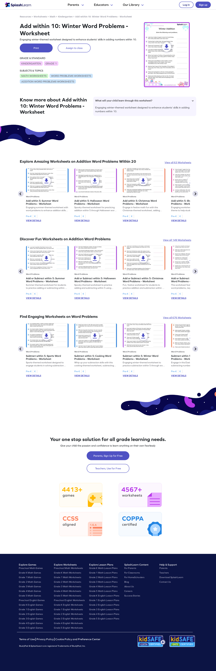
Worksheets (40, 16)
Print (36, 48)
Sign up (203, 4)
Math (53, 16)
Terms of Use (27, 639)
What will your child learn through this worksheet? (123, 100)
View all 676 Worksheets (177, 317)
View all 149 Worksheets (177, 240)
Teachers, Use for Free (108, 468)
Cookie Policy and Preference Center (77, 639)
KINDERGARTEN (31, 63)
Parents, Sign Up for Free (108, 455)
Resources (25, 16)
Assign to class (74, 48)
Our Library (131, 4)
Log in (186, 4)
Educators (101, 4)
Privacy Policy (45, 639)
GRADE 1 (51, 63)
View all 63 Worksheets (178, 162)
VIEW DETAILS (33, 220)
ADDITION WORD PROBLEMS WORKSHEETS (47, 81)
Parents (74, 4)
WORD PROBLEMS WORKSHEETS (71, 75)
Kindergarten (65, 16)
